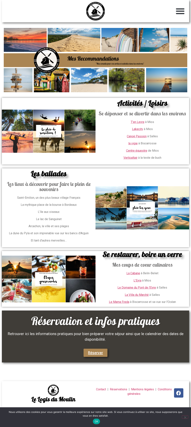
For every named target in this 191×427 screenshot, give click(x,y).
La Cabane (133, 273)
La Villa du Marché (137, 295)
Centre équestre (136, 150)
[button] (180, 11)
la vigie (133, 143)
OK (96, 421)
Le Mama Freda (119, 302)
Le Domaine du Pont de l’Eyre (137, 287)
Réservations (119, 389)
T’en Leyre (137, 122)
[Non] (185, 417)
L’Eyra (137, 280)
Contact (101, 389)
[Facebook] (178, 393)
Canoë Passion (137, 136)
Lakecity (137, 129)
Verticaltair (130, 157)
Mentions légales (143, 389)
